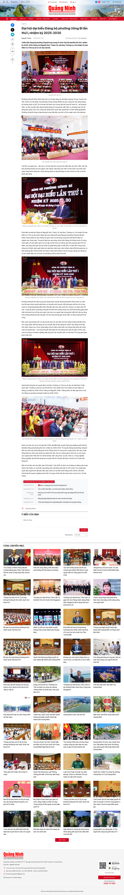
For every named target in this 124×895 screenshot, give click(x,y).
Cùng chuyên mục (13, 545)
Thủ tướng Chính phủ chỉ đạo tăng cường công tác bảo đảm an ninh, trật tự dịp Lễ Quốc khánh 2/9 (75, 744)
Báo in (74, 2)
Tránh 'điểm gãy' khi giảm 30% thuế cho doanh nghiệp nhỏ (106, 858)
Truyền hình (53, 2)
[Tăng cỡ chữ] (12, 48)
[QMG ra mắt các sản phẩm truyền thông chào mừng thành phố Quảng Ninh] (47, 617)
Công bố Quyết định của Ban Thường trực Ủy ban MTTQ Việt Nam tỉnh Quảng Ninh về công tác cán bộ (77, 886)
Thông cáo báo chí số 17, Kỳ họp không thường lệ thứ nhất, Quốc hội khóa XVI (16, 600)
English (104, 2)
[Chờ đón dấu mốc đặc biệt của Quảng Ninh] (107, 674)
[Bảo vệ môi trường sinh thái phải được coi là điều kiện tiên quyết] (47, 846)
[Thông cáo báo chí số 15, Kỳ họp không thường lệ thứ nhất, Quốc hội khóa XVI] (77, 789)
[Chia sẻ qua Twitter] (12, 30)
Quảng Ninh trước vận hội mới (74, 715)
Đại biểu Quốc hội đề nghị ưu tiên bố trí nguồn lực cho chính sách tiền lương (46, 886)
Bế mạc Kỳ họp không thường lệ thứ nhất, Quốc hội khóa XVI (16, 628)
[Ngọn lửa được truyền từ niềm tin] (77, 846)
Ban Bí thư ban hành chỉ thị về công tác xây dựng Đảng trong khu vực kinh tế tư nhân (16, 801)
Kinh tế (22, 19)
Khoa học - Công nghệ (69, 19)
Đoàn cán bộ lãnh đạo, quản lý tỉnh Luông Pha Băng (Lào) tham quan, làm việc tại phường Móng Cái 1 (16, 859)
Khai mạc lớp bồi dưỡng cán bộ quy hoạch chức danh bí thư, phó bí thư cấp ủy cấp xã (16, 687)
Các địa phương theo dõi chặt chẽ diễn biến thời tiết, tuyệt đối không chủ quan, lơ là (15, 886)
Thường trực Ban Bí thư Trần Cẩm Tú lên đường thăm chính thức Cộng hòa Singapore (77, 687)
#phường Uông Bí (30, 508)
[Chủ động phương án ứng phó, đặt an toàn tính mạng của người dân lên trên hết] (107, 647)
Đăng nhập (118, 2)
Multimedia (113, 19)
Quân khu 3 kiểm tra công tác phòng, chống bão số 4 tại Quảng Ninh (106, 773)
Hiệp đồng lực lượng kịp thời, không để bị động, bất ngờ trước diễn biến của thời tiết (76, 831)
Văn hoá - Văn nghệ (42, 19)
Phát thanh (65, 2)
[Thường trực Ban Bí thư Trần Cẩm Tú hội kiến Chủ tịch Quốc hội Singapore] (47, 587)
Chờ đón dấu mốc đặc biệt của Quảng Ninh (104, 686)
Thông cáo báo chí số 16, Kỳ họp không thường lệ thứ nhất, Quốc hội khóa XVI (16, 744)
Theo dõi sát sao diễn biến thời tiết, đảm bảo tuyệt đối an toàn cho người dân (16, 831)
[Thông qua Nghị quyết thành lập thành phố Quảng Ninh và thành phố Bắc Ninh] (107, 617)
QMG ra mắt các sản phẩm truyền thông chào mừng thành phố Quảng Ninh (46, 629)
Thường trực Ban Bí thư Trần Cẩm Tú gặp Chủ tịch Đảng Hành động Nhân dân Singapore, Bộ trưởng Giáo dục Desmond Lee (76, 601)
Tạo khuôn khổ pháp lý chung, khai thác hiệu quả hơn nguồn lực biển (105, 885)
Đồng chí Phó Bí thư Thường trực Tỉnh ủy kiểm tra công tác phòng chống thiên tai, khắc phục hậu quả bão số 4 (46, 688)
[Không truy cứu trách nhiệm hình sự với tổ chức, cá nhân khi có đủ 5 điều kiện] (77, 647)
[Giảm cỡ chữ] (12, 54)
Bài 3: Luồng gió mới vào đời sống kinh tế (53, 485)
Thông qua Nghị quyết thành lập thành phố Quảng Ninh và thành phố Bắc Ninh (106, 629)
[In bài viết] (12, 44)
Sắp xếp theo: (69, 535)
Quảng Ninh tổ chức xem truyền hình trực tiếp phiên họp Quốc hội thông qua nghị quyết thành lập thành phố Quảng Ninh (106, 745)
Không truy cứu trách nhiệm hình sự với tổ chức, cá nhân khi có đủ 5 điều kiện (76, 659)
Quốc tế (102, 19)
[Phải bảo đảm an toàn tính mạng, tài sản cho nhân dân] (47, 819)
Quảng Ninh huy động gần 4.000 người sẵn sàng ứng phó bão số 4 (105, 830)
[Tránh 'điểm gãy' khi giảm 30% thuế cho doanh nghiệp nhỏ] (107, 846)
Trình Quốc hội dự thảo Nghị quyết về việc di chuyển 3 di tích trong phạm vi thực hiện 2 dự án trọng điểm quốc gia (106, 803)
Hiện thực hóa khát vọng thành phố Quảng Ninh (106, 716)
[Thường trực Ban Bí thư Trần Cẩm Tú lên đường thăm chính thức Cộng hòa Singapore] (77, 674)
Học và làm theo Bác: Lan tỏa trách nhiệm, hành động (55, 489)
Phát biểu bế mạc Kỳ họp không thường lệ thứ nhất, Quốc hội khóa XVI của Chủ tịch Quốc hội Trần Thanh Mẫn (75, 631)
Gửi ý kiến (83, 530)
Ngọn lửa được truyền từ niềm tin (75, 857)
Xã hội (31, 19)
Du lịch (55, 19)
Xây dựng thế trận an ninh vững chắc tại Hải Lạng (16, 716)
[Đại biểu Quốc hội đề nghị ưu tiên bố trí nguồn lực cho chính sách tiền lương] (47, 874)
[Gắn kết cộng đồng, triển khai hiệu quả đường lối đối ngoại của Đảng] (47, 557)
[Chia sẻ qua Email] (12, 34)
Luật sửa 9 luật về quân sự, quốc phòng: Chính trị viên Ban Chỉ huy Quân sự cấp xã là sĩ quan (75, 774)
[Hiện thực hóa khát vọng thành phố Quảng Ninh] (107, 704)
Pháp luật (83, 19)
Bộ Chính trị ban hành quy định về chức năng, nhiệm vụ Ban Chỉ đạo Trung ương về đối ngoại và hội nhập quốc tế (46, 803)
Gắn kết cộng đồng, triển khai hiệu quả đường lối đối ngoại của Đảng (45, 569)
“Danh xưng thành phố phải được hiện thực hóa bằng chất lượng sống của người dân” (106, 600)
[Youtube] (99, 2)
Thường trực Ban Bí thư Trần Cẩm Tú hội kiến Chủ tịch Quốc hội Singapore (46, 599)
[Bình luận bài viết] (12, 59)
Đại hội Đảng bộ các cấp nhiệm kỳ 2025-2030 (39, 481)
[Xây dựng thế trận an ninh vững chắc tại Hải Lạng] (17, 704)
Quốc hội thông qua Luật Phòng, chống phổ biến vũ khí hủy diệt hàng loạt (46, 774)
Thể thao (94, 19)
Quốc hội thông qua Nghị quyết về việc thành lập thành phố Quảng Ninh (46, 658)
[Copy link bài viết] (12, 39)
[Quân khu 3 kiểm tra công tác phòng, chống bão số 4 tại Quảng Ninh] (107, 761)
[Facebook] (96, 2)
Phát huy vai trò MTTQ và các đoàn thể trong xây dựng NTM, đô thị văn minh (61, 494)
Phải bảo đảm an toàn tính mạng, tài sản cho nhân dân (46, 830)
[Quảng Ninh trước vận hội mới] (77, 704)
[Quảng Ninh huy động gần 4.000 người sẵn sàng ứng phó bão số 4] (107, 819)
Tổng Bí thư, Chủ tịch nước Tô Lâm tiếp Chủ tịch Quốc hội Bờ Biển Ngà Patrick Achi (106, 570)
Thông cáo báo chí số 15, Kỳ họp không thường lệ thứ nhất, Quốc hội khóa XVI (76, 801)
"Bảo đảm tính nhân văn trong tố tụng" (15, 773)
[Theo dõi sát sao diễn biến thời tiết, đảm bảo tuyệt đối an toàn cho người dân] (17, 819)
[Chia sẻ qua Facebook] (12, 25)
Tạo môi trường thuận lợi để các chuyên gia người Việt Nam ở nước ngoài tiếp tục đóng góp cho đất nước (75, 571)
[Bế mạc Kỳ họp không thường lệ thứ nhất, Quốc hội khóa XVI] (17, 617)
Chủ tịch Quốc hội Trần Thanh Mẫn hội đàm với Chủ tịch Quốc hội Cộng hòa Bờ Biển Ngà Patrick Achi (46, 744)
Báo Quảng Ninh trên (72, 38)
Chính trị (13, 19)
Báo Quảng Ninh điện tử (62, 10)
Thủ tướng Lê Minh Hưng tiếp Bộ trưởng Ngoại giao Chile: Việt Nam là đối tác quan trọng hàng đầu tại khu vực (16, 571)
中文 (108, 2)
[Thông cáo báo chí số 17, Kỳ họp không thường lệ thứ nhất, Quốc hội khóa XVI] (17, 587)
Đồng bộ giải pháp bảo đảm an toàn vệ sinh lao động (55, 498)
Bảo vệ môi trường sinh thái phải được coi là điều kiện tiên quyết (45, 858)
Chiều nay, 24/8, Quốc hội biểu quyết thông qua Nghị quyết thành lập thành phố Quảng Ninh (46, 717)
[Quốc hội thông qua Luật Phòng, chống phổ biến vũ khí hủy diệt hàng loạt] (47, 761)
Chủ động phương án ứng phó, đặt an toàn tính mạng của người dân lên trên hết (107, 659)
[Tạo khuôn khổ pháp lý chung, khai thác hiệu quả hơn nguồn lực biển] (107, 874)
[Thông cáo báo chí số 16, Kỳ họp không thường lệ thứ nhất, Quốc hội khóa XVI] (17, 731)
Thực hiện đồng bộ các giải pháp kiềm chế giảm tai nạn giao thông (59, 502)
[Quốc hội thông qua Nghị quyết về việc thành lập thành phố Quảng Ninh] (47, 647)
